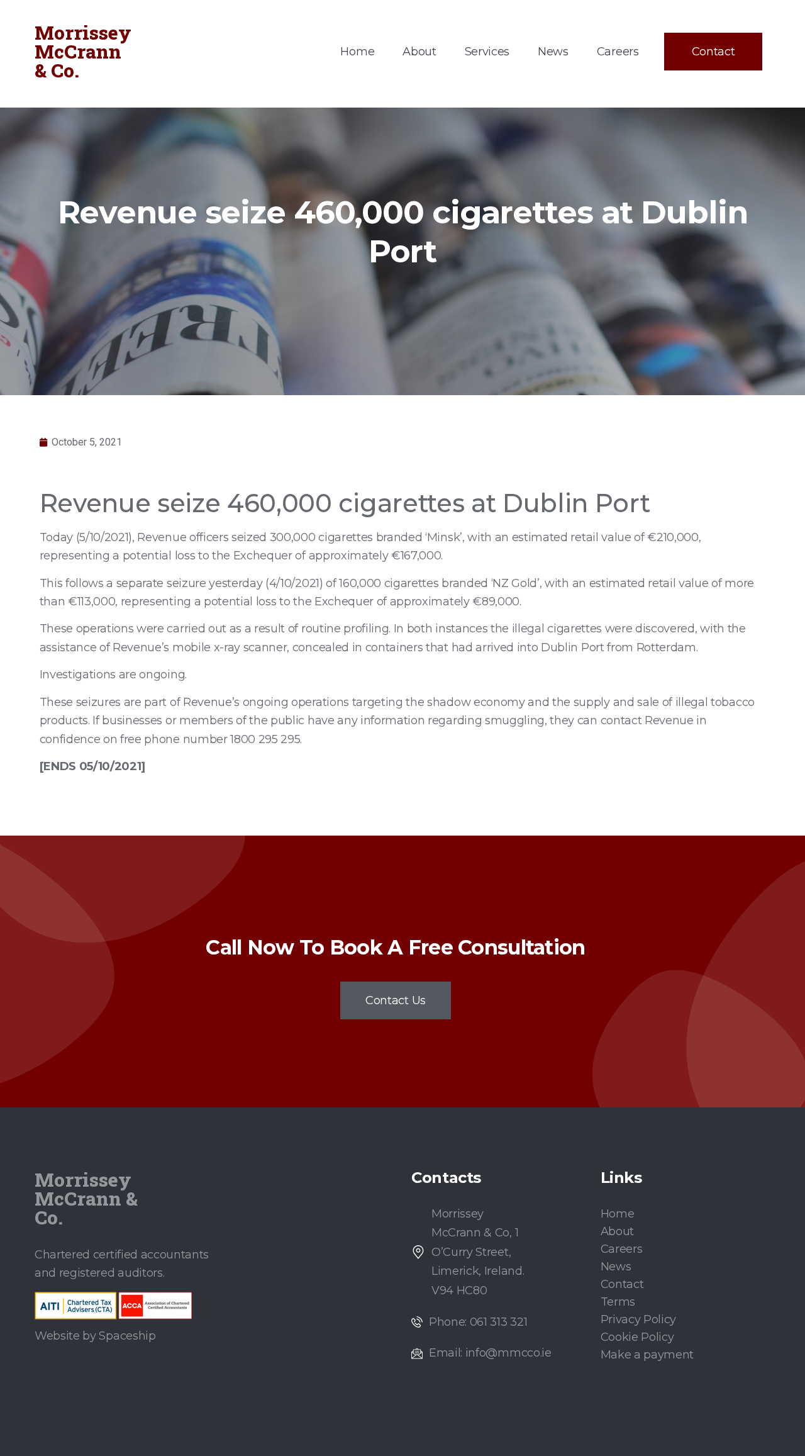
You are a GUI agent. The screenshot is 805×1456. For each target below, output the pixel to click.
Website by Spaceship (95, 1336)
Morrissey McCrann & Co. (83, 51)
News (553, 52)
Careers (618, 52)
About (419, 52)
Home (357, 52)
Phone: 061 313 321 (478, 1322)
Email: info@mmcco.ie (490, 1353)
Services (487, 52)
